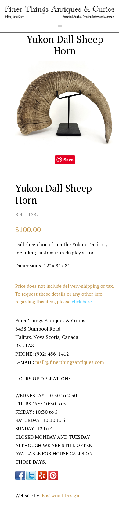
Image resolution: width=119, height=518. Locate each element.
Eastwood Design (60, 495)
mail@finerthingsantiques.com (69, 362)
